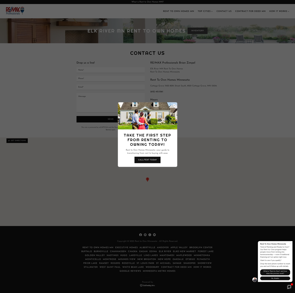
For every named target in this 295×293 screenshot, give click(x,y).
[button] (289, 287)
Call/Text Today (147, 160)
